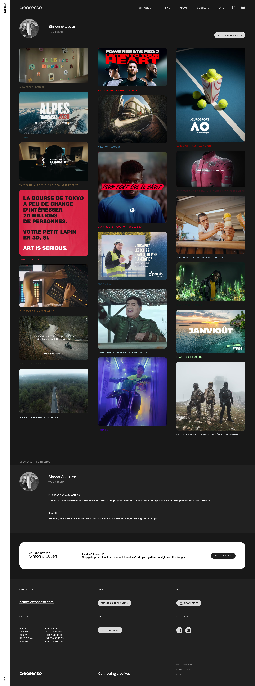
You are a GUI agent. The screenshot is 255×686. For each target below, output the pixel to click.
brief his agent (223, 556)
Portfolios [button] (144, 8)
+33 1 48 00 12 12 (54, 628)
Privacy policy (183, 669)
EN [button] (220, 8)
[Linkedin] (188, 630)
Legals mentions (184, 664)
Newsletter (191, 603)
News (167, 8)
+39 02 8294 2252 (54, 641)
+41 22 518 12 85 (53, 635)
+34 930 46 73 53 (54, 638)
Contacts (203, 8)
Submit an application (114, 603)
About (183, 8)
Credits (179, 674)
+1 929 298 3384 (54, 632)
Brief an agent (110, 630)
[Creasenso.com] (30, 7)
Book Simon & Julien (229, 35)
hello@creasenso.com (36, 602)
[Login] (243, 7)
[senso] (5, 8)
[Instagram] (233, 7)
